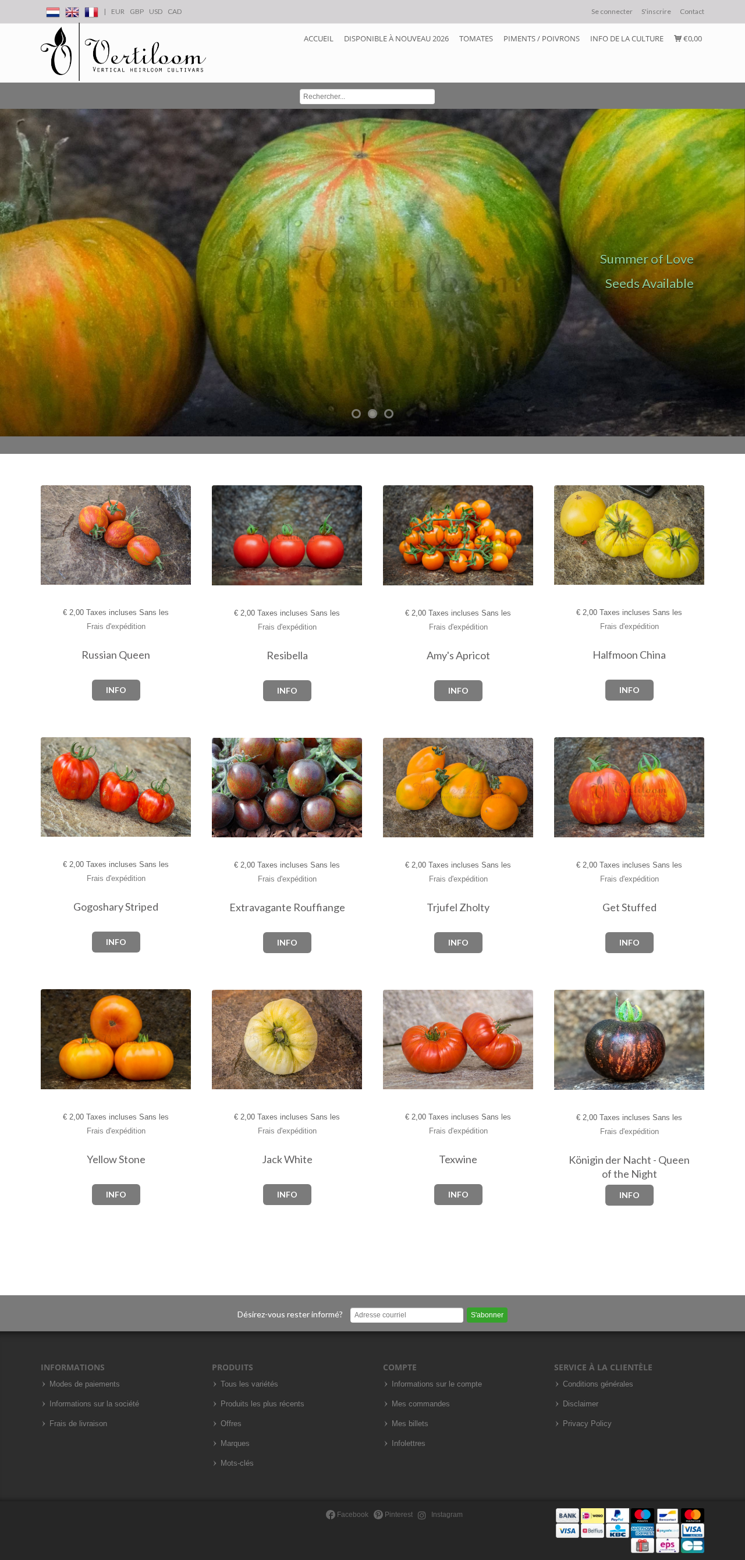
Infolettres (408, 1444)
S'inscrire (656, 11)
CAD (175, 11)
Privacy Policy (587, 1424)
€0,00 (692, 38)
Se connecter (612, 11)
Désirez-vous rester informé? (290, 1314)
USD (155, 11)
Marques (235, 1444)
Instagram (446, 1515)
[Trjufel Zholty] (395, 788)
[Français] (91, 10)
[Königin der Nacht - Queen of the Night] (566, 1040)
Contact (692, 11)
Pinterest (398, 1515)
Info (116, 690)
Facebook (351, 1515)
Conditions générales (598, 1384)
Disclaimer (580, 1404)
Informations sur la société (94, 1404)
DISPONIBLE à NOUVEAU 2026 (396, 38)
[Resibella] (224, 535)
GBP (137, 11)
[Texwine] (395, 1040)
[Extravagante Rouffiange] (224, 788)
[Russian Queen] (53, 535)
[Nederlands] (53, 10)
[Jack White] (224, 1040)
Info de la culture (627, 38)
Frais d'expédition (116, 626)
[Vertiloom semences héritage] (123, 52)
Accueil (319, 38)
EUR (118, 11)
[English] (72, 10)
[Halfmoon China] (566, 535)
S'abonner (487, 1315)
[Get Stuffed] (566, 787)
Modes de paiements (84, 1384)
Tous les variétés (249, 1384)
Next (733, 273)
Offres (231, 1424)
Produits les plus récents (262, 1404)
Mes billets (410, 1424)
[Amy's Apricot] (395, 535)
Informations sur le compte (437, 1384)
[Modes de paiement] (630, 1530)
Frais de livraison (78, 1424)
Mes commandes (421, 1404)
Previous (11, 273)
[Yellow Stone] (53, 1039)
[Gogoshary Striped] (53, 787)
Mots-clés (237, 1463)
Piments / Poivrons (541, 38)
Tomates (476, 38)
